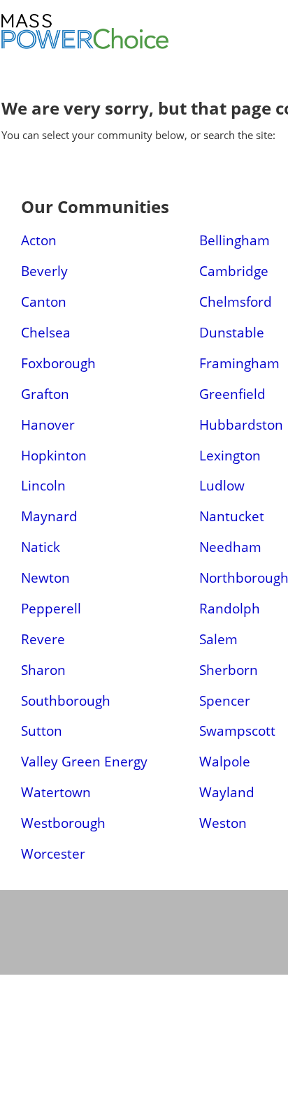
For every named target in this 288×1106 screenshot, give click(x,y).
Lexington (230, 455)
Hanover (48, 424)
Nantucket (231, 516)
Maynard (49, 516)
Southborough (65, 700)
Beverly (44, 270)
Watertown (56, 792)
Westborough (63, 822)
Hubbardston (241, 424)
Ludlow (222, 485)
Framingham (239, 363)
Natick (40, 546)
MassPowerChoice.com (134, 49)
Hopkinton (54, 455)
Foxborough (58, 363)
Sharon (43, 669)
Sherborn (228, 669)
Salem (218, 639)
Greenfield (232, 393)
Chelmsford (235, 301)
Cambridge (233, 270)
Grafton (45, 393)
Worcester (53, 853)
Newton (45, 577)
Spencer (224, 700)
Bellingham (234, 240)
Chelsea (46, 332)
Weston (223, 822)
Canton (43, 301)
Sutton (41, 730)
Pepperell (51, 608)
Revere (43, 639)
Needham (230, 546)
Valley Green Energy (84, 761)
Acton (39, 240)
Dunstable (231, 332)
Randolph (229, 608)
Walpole (224, 761)
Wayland (226, 792)
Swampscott (237, 730)
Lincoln (43, 485)
